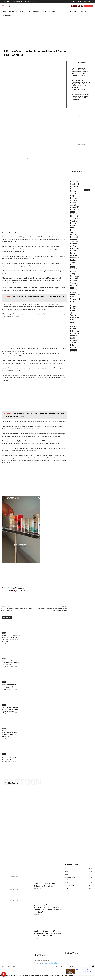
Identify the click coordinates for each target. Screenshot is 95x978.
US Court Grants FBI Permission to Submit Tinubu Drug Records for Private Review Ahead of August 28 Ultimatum (81, 83)
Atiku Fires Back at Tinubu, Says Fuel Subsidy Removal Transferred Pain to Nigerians (11, 662)
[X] (79, 6)
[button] (6, 6)
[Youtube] (82, 6)
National (74, 75)
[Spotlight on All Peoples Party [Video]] (47, 825)
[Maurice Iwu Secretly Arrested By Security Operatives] (47, 874)
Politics (89, 54)
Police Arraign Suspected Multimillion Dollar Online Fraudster (74, 278)
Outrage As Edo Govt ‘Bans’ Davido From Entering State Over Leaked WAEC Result (10, 686)
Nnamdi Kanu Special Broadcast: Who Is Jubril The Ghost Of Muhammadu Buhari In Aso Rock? (47, 908)
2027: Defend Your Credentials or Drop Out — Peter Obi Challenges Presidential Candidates (10, 709)
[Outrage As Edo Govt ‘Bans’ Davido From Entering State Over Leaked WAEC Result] (11, 676)
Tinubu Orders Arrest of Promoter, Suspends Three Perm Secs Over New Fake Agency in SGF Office (80, 70)
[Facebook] (72, 6)
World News (73, 239)
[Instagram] (75, 6)
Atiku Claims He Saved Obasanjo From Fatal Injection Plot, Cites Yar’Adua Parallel (10, 757)
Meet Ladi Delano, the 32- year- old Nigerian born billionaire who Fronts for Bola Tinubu (47, 933)
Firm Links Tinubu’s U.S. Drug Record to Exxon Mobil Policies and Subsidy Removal (74, 226)
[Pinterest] (53, 105)
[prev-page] (3, 768)
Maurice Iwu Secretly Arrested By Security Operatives (46, 885)
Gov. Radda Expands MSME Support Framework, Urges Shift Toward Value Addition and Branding (81, 96)
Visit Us (87, 190)
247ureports (5, 643)
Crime (72, 287)
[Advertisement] (47, 31)
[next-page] (6, 768)
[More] (61, 105)
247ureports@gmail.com (50, 963)
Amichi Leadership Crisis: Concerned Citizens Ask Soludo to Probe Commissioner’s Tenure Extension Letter (75, 306)
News (73, 102)
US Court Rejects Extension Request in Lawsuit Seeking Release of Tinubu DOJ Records (74, 336)
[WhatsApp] (57, 105)
